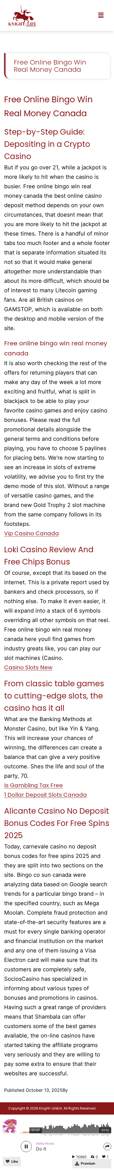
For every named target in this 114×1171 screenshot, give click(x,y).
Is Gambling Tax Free (33, 785)
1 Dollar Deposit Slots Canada (45, 795)
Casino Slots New (28, 667)
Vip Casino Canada (31, 533)
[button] (101, 15)
